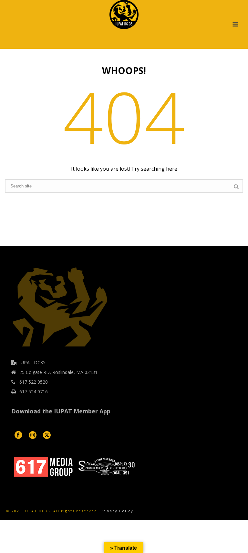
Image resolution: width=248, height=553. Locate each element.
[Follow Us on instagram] (32, 435)
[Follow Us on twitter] (47, 435)
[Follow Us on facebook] (18, 435)
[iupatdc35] (124, 14)
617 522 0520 (33, 382)
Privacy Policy (116, 510)
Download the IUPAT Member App (60, 411)
